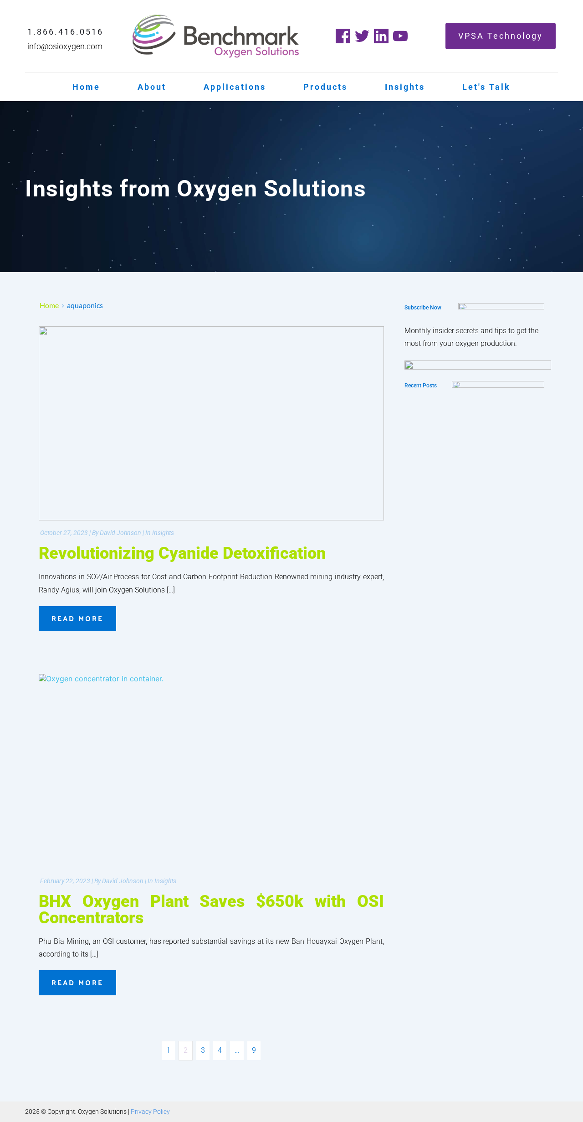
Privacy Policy (150, 1111)
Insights (163, 532)
